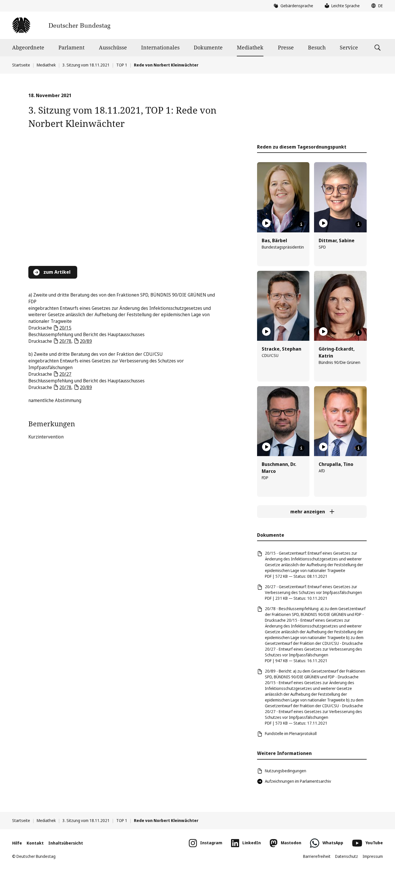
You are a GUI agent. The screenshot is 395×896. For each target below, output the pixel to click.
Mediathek (250, 47)
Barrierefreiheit (317, 856)
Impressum (373, 856)
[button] (375, 6)
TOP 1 (121, 65)
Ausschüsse (113, 47)
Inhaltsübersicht (65, 843)
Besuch (317, 47)
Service (349, 47)
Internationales (160, 47)
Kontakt (35, 843)
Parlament (71, 47)
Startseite (21, 65)
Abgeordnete (28, 47)
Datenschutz (346, 856)
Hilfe (17, 843)
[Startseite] (61, 25)
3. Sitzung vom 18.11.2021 (86, 65)
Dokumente (208, 47)
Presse (286, 47)
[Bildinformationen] (301, 224)
